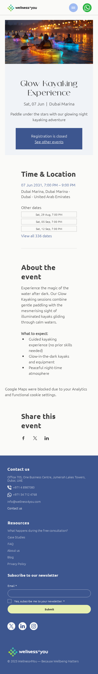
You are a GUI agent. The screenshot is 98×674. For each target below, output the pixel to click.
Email (12, 586)
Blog (10, 557)
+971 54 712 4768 (25, 494)
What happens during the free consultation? (38, 530)
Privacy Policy (16, 563)
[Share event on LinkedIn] (46, 438)
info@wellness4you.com (24, 501)
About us (13, 550)
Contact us (14, 508)
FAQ (11, 543)
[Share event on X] (35, 438)
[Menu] (73, 7)
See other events (49, 141)
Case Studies (16, 537)
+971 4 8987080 (23, 487)
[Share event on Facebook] (23, 438)
